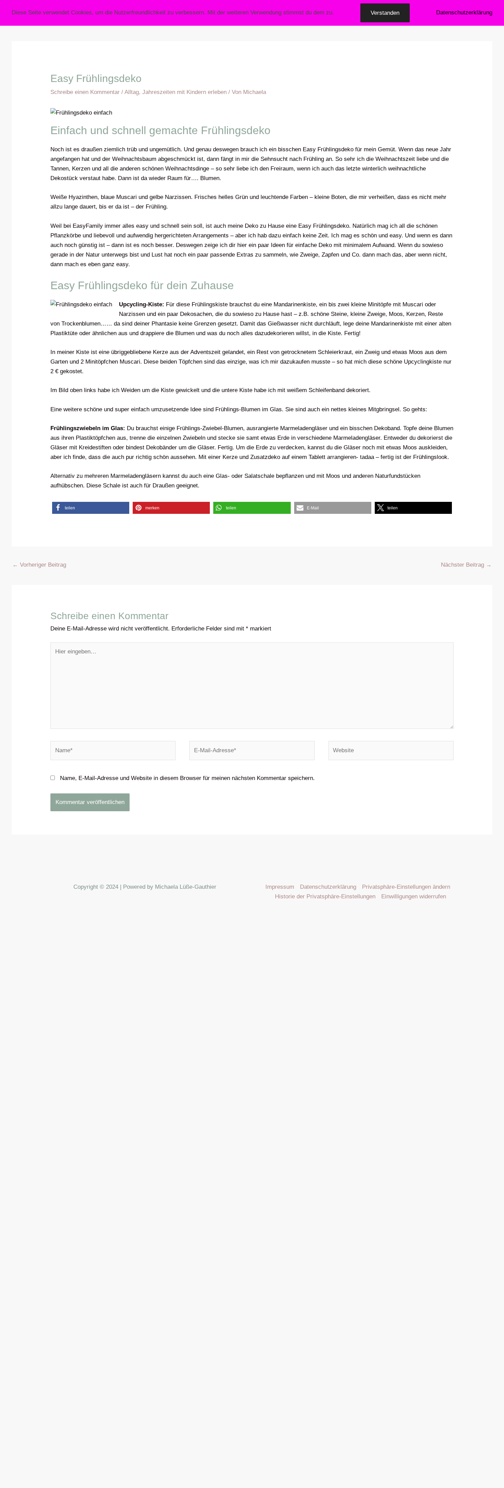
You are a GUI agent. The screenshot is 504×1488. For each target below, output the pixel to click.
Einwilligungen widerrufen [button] (413, 896)
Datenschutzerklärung (328, 887)
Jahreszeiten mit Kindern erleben (184, 92)
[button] (90, 508)
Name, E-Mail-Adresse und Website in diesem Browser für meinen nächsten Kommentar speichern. (187, 778)
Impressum (279, 887)
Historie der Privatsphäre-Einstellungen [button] (325, 896)
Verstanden (385, 13)
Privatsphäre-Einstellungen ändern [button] (406, 887)
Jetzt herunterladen (35, 1435)
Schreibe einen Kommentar (85, 92)
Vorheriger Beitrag (39, 565)
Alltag (131, 92)
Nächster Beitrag (466, 565)
